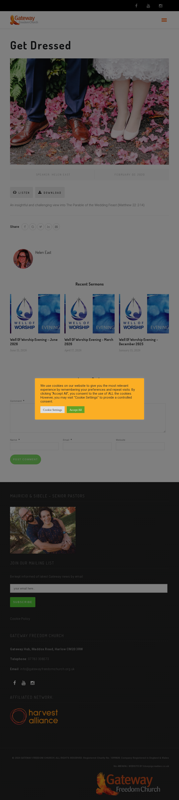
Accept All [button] (75, 409)
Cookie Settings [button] (52, 409)
